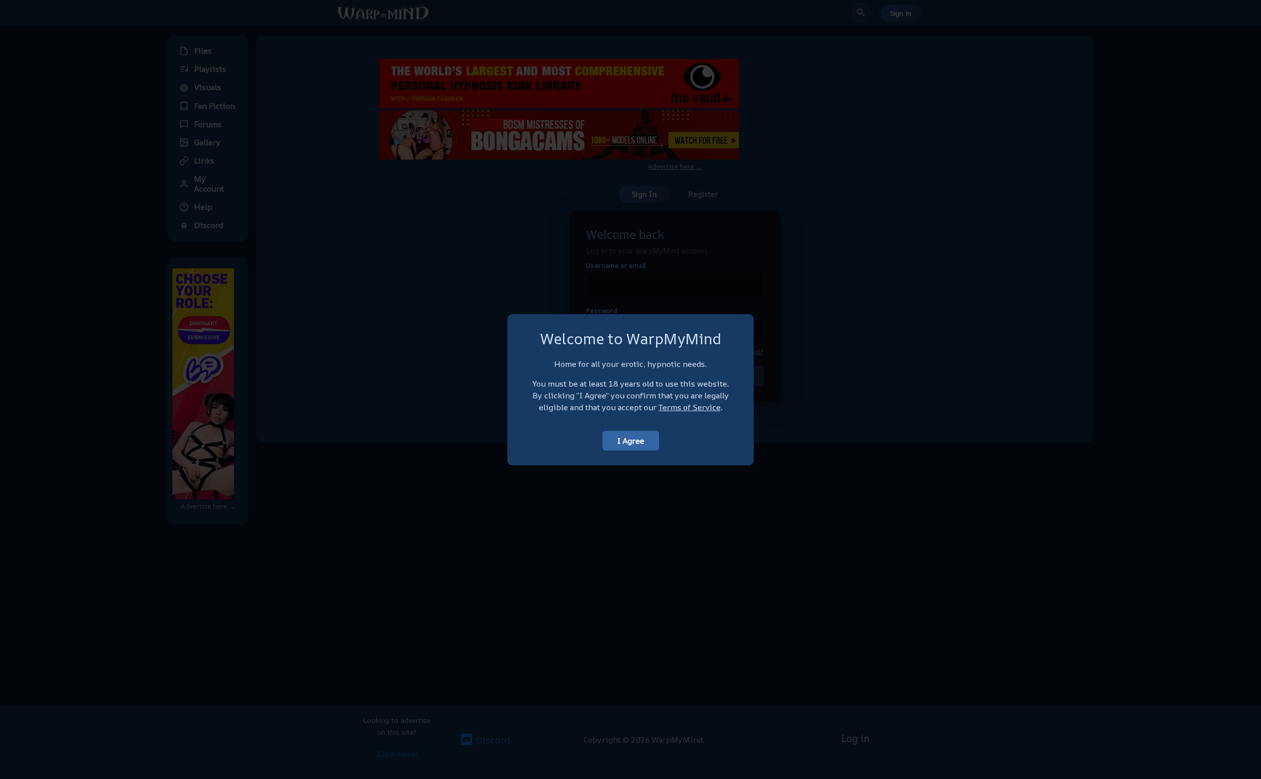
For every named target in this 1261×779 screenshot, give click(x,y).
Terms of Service (690, 407)
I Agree (630, 440)
